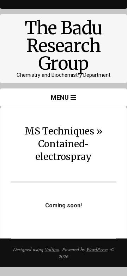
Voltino (52, 249)
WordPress (97, 249)
